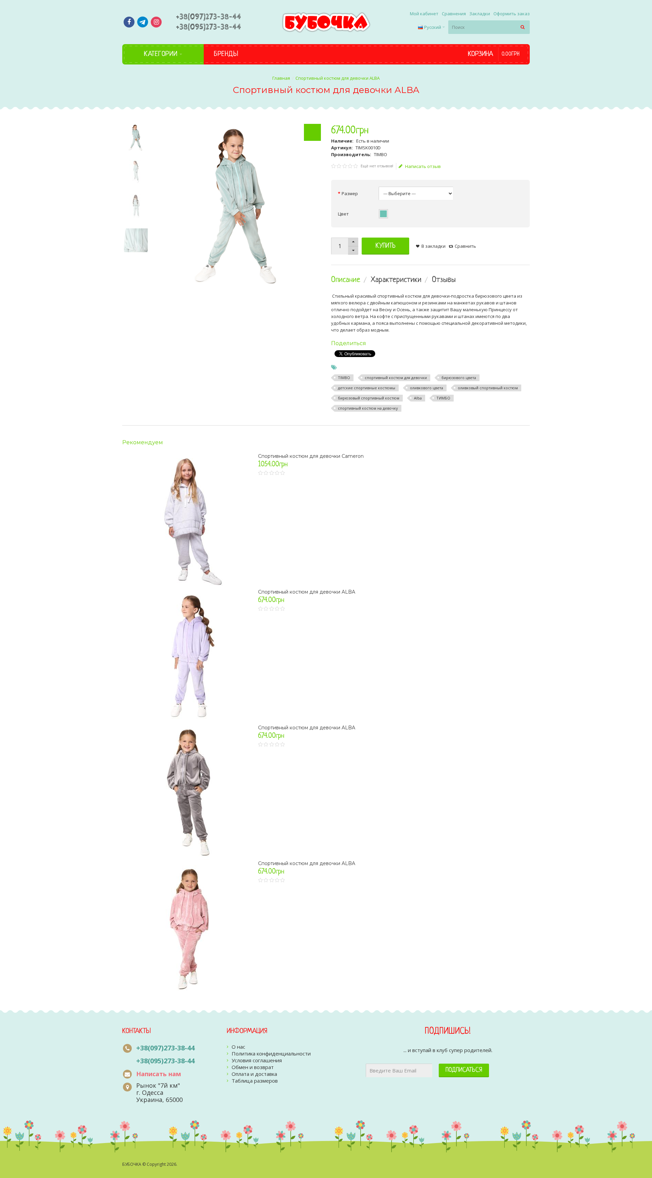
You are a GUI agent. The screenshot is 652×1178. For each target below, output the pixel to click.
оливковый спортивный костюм (488, 387)
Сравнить (465, 246)
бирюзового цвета (458, 377)
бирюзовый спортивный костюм (368, 397)
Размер (350, 193)
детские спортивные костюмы (366, 387)
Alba (418, 397)
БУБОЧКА (131, 1164)
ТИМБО (443, 397)
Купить (386, 246)
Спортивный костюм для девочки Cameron (311, 456)
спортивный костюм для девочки (396, 377)
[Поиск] (523, 27)
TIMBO (344, 377)
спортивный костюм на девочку (368, 408)
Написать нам (158, 1074)
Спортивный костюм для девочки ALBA (306, 592)
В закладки (433, 246)
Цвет (343, 214)
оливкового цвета (426, 387)
